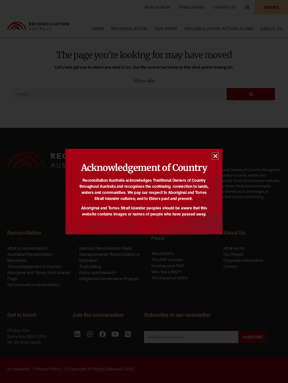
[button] (215, 156)
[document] (144, 191)
